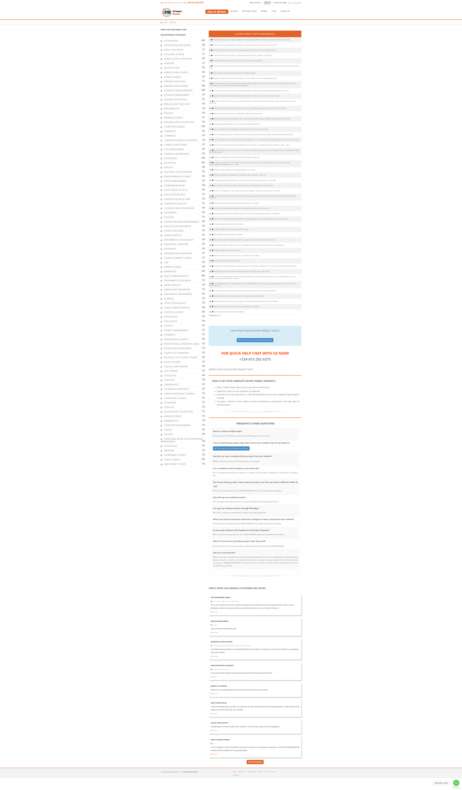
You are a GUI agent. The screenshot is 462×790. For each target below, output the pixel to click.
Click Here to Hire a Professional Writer (256, 340)
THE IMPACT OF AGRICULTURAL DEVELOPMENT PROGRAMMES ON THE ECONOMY (243, 185)
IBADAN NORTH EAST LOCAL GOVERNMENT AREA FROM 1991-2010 (238, 114)
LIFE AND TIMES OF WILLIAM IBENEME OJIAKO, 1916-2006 (234, 170)
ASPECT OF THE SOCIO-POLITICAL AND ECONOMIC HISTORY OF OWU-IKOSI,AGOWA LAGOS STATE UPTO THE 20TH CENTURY (252, 102)
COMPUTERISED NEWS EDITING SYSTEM (228, 224)
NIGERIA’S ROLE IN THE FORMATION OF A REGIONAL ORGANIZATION (239, 296)
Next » (218, 315)
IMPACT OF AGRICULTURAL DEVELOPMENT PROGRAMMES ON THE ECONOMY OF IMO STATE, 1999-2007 (251, 219)
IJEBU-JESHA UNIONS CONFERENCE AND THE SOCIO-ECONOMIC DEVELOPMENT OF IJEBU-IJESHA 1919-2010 (252, 119)
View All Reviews (255, 762)
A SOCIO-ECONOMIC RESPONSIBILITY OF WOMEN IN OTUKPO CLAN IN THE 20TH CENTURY (246, 96)
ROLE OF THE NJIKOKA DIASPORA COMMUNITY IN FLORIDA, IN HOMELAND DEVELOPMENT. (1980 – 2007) (251, 145)
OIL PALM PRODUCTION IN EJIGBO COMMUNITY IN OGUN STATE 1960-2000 (241, 129)
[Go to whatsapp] (456, 783)
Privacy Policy (271, 771)
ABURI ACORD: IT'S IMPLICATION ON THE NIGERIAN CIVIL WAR (236, 256)
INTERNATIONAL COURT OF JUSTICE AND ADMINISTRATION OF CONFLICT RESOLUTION (244, 50)
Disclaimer (236, 775)
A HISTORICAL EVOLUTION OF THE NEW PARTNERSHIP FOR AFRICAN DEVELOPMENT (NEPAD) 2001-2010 (251, 91)
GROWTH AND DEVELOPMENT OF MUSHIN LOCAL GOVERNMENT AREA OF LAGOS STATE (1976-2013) (250, 108)
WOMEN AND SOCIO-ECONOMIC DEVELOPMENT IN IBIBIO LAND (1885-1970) (241, 271)
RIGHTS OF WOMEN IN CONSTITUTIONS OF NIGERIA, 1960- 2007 (237, 157)
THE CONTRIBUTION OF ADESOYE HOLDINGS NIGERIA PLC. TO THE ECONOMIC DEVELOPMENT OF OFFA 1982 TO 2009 (256, 140)
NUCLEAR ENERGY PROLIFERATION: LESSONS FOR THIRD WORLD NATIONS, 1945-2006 (245, 180)
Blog (265, 11)
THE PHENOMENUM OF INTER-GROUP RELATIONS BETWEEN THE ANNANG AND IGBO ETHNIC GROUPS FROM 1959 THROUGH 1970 (252, 285)
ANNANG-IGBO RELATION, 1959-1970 (227, 250)
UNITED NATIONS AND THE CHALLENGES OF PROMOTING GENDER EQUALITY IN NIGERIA (246, 301)
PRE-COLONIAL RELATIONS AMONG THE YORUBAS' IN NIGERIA (236, 306)
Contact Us (285, 11)
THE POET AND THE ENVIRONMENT (227, 261)
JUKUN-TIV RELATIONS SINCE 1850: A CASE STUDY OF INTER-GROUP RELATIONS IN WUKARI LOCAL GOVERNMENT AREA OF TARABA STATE (254, 151)
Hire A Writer (252, 771)
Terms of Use (261, 771)
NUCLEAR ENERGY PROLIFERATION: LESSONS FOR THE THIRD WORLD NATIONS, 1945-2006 (246, 214)
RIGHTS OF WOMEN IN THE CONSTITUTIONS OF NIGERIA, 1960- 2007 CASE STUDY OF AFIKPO (247, 191)
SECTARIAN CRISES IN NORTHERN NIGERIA (229, 312)
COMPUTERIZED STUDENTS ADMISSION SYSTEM (231, 229)
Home (235, 11)
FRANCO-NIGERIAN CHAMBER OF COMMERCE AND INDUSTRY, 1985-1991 (240, 175)
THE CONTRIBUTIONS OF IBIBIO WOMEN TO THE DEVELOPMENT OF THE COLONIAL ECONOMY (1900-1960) (251, 40)
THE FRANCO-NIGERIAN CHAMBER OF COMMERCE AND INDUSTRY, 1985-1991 (242, 208)
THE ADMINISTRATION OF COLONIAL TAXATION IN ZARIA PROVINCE (237, 61)
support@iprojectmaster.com (173, 3)
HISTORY (173, 22)
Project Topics (251, 11)
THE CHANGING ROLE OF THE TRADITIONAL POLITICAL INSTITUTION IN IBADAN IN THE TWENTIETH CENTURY (253, 134)
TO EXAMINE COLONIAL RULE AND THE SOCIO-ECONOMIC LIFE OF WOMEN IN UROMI (245, 291)
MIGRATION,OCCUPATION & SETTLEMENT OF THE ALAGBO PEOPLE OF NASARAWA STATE (245, 78)
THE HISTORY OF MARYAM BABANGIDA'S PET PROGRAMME (234, 73)
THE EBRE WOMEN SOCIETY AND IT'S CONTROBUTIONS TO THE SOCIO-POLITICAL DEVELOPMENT (249, 245)
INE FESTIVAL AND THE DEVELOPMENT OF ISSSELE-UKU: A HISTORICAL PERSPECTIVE (244, 240)
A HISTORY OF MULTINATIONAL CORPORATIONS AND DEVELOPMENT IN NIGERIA (242, 55)
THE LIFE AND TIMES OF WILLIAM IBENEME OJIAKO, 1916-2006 (236, 203)
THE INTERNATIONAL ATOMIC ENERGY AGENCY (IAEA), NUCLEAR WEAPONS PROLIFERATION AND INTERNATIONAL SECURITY (252, 197)
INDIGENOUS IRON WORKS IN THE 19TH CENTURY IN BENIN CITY (237, 124)
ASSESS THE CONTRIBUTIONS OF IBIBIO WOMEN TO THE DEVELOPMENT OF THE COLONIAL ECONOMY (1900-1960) (255, 266)
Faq (274, 11)
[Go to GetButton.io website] (456, 787)
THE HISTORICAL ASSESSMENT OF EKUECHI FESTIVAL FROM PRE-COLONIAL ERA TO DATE (245, 45)
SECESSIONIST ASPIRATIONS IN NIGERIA (228, 234)
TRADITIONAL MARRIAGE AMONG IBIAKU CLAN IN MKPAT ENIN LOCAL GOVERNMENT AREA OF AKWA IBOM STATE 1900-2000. (254, 67)
